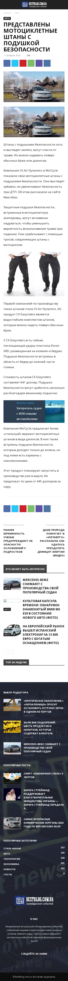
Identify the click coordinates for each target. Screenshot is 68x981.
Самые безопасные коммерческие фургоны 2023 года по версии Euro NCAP (44, 822)
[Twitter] (15, 63)
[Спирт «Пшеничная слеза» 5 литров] (12, 778)
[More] (55, 63)
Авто (17, 12)
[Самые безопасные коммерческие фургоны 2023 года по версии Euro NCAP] (12, 823)
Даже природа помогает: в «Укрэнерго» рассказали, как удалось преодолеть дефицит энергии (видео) (51, 542)
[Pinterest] (23, 63)
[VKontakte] (38, 963)
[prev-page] (5, 652)
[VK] (47, 63)
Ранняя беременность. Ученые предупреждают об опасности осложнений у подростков (18, 540)
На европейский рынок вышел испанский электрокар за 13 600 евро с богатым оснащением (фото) (43, 634)
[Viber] (39, 63)
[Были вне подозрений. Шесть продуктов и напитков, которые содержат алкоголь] (12, 727)
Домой (7, 12)
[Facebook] (6, 63)
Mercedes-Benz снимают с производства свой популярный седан (41, 586)
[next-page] (11, 652)
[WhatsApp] (31, 63)
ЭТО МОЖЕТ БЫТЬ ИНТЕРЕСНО (25, 569)
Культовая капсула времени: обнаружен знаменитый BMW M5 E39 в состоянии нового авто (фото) (41, 609)
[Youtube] (48, 963)
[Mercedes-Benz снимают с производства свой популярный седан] (12, 584)
